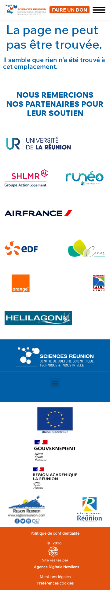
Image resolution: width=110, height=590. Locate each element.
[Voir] (55, 420)
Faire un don (69, 10)
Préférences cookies (55, 583)
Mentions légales (55, 576)
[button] (97, 10)
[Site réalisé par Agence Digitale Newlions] (53, 552)
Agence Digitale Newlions (56, 566)
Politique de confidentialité (55, 533)
